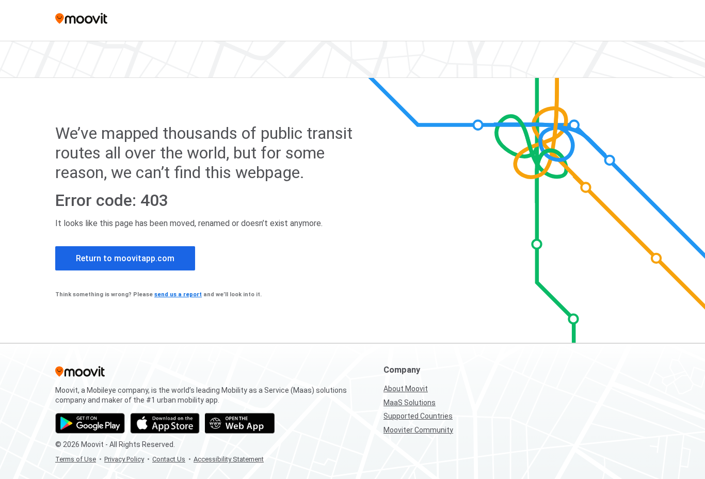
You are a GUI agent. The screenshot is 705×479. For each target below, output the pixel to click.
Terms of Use (75, 459)
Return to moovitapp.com (125, 258)
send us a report (178, 294)
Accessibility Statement (229, 459)
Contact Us (168, 459)
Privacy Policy (124, 459)
